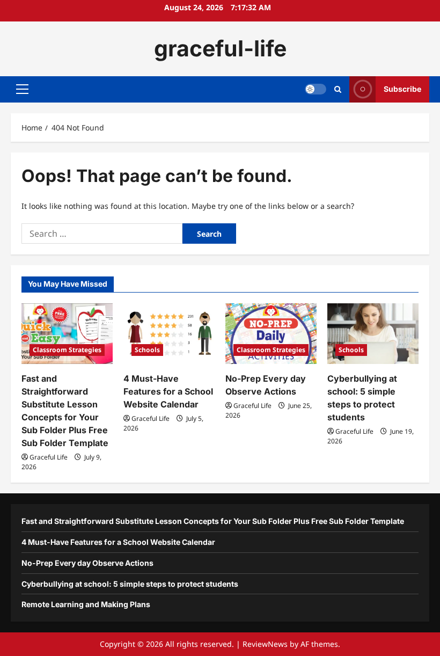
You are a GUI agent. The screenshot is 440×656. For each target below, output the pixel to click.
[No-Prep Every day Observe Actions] (271, 333)
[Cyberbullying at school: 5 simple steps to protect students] (373, 333)
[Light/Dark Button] (315, 89)
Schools (147, 349)
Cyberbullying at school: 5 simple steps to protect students (129, 583)
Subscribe (402, 88)
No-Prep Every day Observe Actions (87, 562)
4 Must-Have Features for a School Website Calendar (168, 391)
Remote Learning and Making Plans (85, 604)
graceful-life (220, 48)
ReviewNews (265, 644)
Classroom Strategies (67, 349)
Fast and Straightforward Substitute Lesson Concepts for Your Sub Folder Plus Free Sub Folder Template (212, 521)
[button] (22, 89)
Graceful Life (49, 457)
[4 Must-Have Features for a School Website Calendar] (169, 333)
